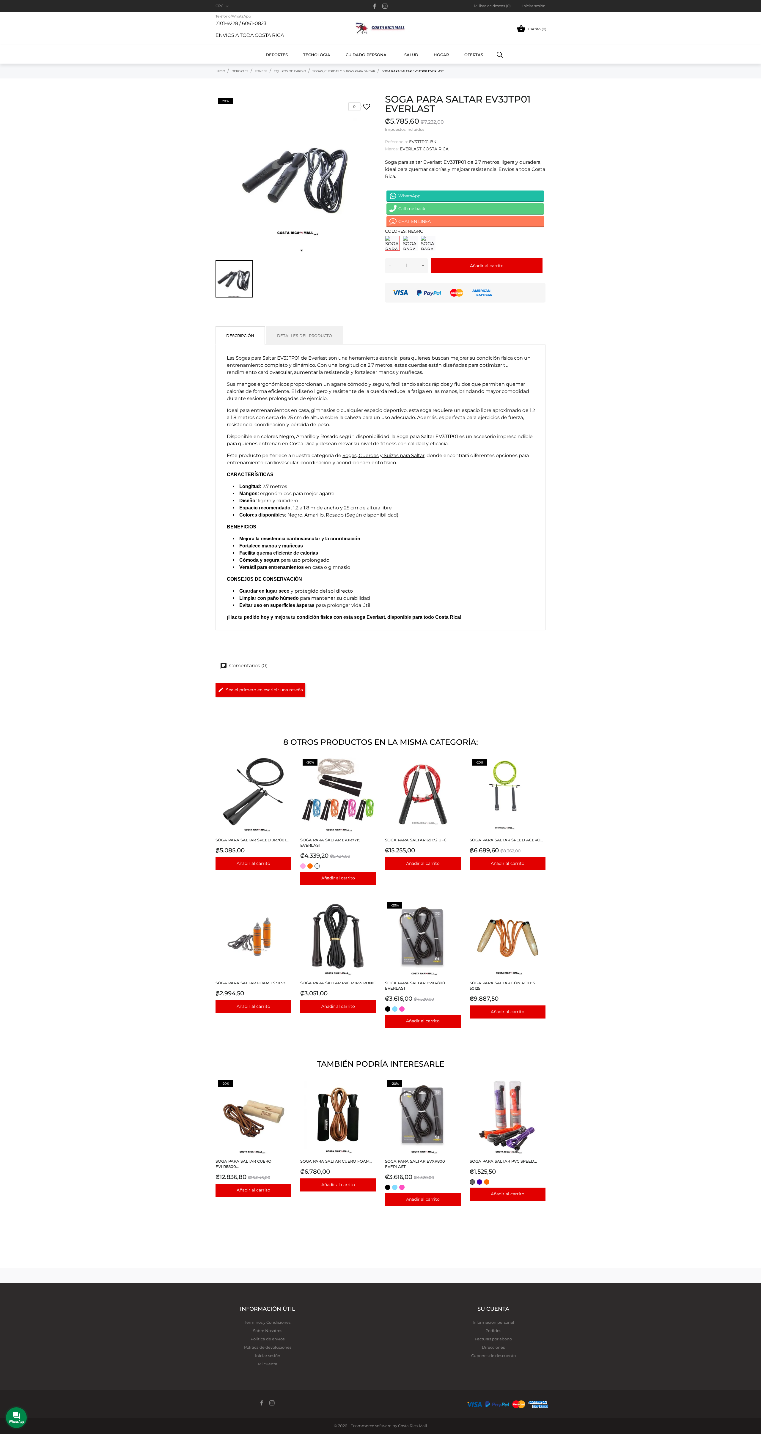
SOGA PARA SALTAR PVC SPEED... (503, 1161)
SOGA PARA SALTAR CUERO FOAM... (336, 1161)
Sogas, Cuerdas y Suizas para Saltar (383, 455)
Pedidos (493, 1330)
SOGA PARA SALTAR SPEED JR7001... (252, 840)
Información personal (493, 1322)
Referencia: (396, 141)
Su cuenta (493, 1309)
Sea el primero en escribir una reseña (264, 689)
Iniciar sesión (267, 1355)
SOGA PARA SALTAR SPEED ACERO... (506, 840)
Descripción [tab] (240, 335)
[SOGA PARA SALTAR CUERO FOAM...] (370, 1093)
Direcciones (493, 1347)
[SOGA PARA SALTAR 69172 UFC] (455, 772)
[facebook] (374, 6)
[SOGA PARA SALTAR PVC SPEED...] (539, 1093)
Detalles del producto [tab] (304, 335)
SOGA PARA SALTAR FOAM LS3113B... (252, 982)
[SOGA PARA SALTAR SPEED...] (285, 772)
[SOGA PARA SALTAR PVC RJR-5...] (370, 915)
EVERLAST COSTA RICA (424, 149)
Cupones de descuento (493, 1355)
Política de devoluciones (267, 1347)
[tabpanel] (296, 175)
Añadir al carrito (487, 265)
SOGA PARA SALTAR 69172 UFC (415, 840)
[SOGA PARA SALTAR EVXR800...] (455, 915)
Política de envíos (267, 1339)
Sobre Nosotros (267, 1330)
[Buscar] (500, 54)
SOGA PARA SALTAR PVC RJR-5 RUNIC (338, 982)
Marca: (392, 149)
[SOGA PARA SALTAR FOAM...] (285, 915)
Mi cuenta (267, 1363)
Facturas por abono (493, 1339)
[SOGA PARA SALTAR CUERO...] (285, 1093)
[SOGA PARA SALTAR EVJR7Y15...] (370, 772)
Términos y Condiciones (267, 1322)
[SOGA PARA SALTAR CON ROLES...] (539, 915)
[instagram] (385, 6)
